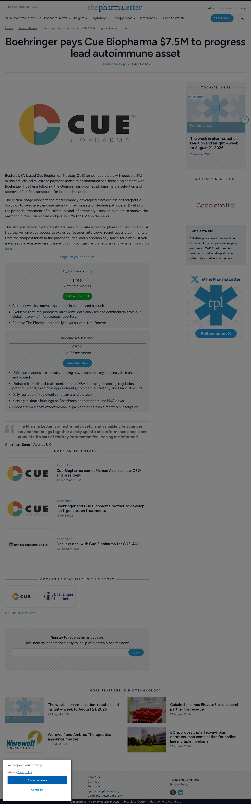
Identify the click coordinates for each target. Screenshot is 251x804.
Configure (37, 789)
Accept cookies (37, 780)
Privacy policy (24, 772)
